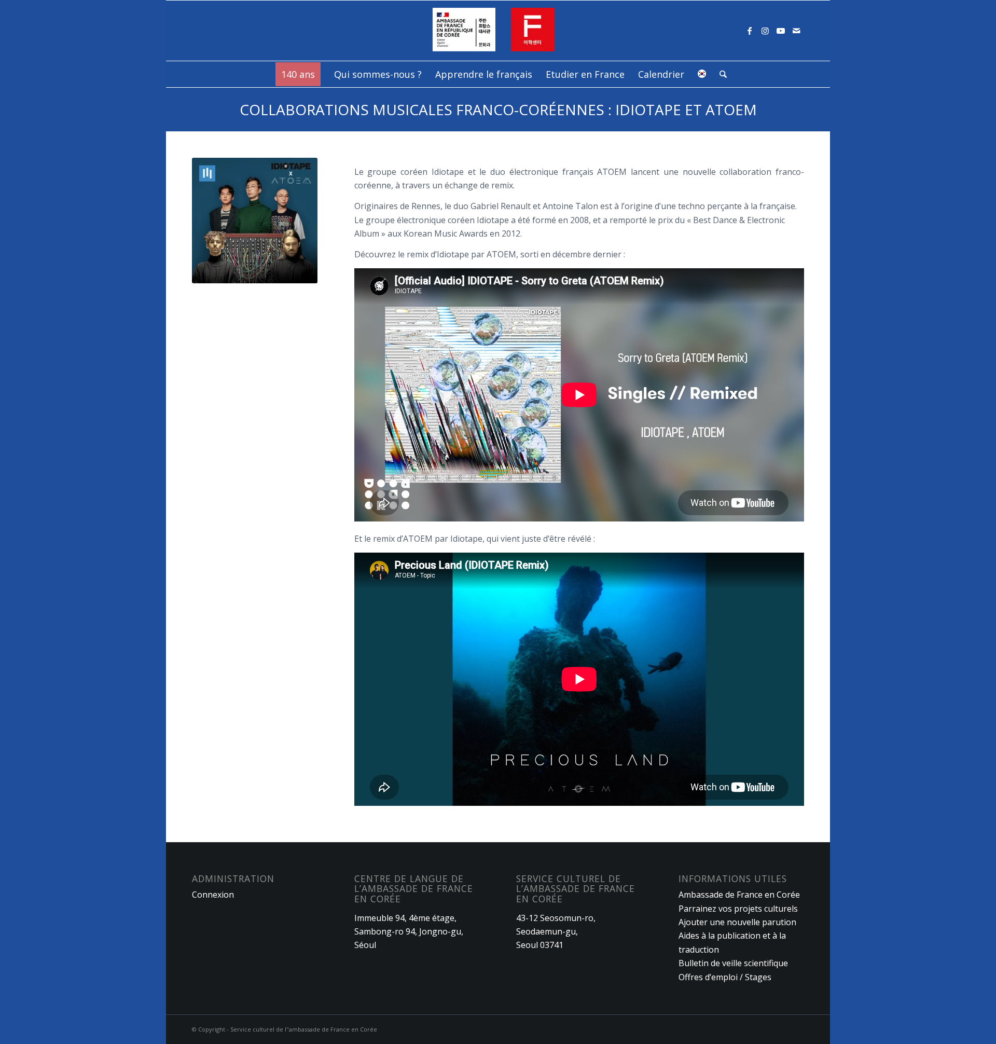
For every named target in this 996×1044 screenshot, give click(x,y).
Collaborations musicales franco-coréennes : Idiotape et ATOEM (498, 109)
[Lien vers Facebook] (749, 30)
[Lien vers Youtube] (781, 30)
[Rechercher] (720, 74)
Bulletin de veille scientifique (733, 963)
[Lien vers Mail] (796, 30)
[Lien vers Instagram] (765, 30)
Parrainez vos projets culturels (738, 908)
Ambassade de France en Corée (739, 894)
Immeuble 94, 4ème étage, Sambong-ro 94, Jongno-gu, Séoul (408, 931)
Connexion (213, 894)
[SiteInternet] (498, 31)
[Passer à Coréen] (702, 74)
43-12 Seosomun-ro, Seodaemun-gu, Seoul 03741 (556, 931)
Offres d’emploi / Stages (725, 977)
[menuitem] (298, 74)
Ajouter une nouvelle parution (737, 922)
